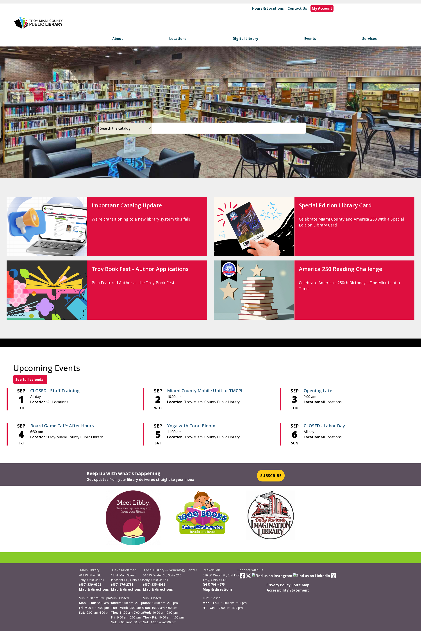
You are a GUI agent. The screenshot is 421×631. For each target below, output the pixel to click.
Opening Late (318, 391)
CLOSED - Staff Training (55, 391)
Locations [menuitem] (177, 38)
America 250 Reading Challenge (340, 269)
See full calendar (30, 379)
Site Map (301, 585)
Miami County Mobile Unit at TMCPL (205, 391)
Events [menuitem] (310, 38)
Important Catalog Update (127, 205)
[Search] (304, 128)
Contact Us (297, 8)
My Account (322, 8)
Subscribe (270, 475)
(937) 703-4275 (214, 584)
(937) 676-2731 (122, 584)
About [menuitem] (117, 38)
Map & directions (94, 589)
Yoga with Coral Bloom (191, 426)
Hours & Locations (268, 8)
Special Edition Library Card (335, 205)
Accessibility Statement (288, 590)
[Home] (39, 22)
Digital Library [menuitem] (245, 38)
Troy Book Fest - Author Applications (140, 269)
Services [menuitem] (369, 38)
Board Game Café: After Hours (62, 426)
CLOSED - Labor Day (324, 426)
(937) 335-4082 (154, 584)
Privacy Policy (278, 585)
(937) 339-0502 (90, 584)
